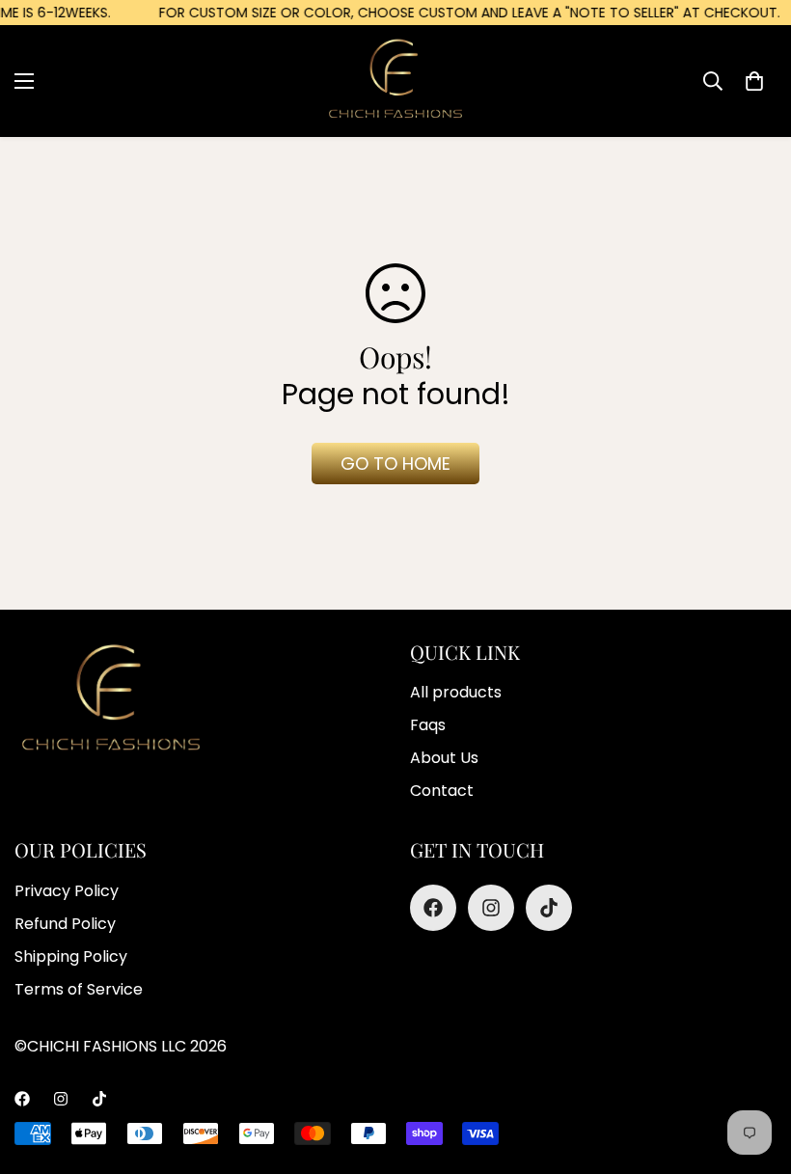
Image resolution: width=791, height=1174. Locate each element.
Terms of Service (78, 989)
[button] (754, 81)
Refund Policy (65, 924)
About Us (444, 758)
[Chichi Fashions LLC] (395, 80)
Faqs (428, 725)
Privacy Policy (66, 891)
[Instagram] (491, 908)
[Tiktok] (549, 908)
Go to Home (395, 463)
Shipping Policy (70, 956)
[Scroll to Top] (418, 1069)
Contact (442, 790)
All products (456, 692)
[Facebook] (433, 908)
